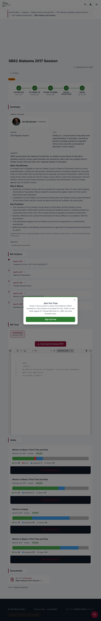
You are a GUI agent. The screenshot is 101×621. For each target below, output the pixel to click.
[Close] (74, 300)
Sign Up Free (50, 319)
